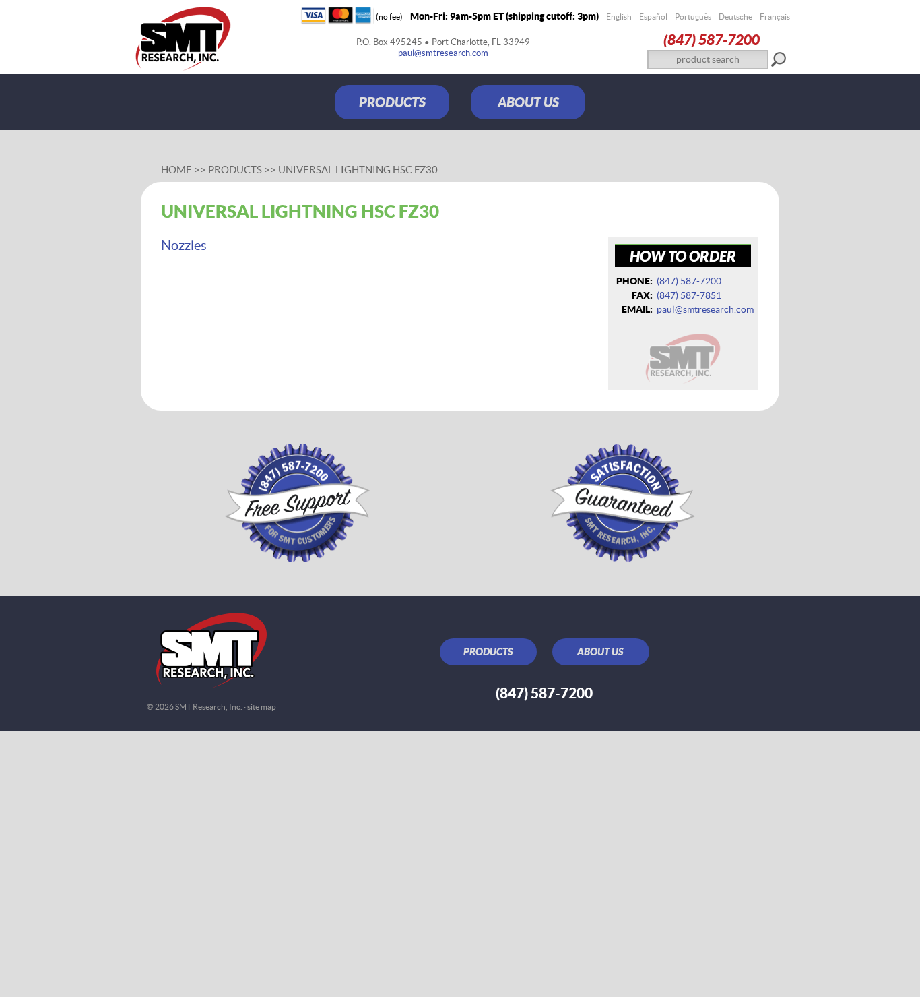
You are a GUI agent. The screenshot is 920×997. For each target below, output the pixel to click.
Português (693, 16)
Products (235, 169)
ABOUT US (528, 102)
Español (653, 16)
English (619, 16)
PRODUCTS (392, 102)
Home (176, 169)
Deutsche (735, 16)
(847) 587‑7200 (711, 39)
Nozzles (184, 245)
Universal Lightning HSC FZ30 (358, 169)
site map (261, 706)
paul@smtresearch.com (443, 53)
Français (775, 16)
